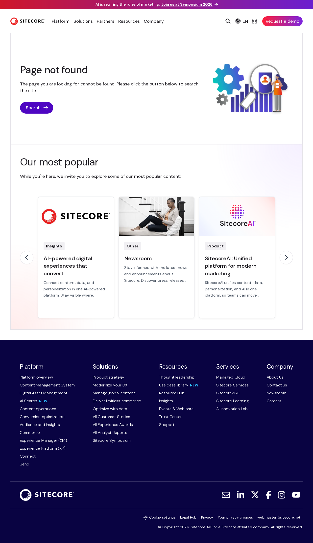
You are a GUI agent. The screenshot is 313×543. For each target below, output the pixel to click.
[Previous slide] (26, 257)
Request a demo (282, 21)
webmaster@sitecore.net (278, 517)
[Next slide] (286, 257)
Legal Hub (188, 517)
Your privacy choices (235, 517)
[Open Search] (227, 21)
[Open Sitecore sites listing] (255, 21)
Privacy (207, 517)
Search (33, 108)
